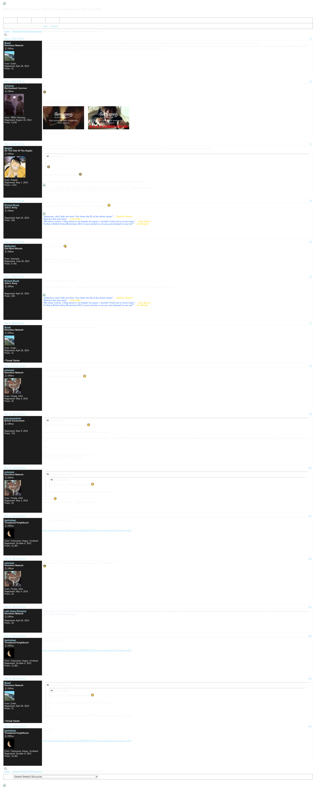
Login (49, 21)
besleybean (10, 520)
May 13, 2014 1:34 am (15, 414)
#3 (310, 144)
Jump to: (8, 776)
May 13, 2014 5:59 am (15, 516)
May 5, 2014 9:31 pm (14, 276)
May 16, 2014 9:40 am (15, 678)
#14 (310, 636)
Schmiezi (9, 85)
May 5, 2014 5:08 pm (14, 38)
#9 (310, 414)
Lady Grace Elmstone (15, 611)
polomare (9, 370)
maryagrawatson (12, 418)
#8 (310, 366)
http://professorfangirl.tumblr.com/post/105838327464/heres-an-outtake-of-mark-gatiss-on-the (87, 530)
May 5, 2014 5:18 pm (14, 81)
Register (37, 21)
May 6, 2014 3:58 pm (14, 323)
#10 (310, 468)
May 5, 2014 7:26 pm (14, 144)
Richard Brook (11, 205)
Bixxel (7, 43)
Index (7, 21)
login (45, 26)
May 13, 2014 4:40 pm (15, 558)
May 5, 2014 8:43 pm (14, 201)
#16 (310, 726)
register (54, 26)
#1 (310, 38)
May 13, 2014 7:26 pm (15, 636)
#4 (310, 201)
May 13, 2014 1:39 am (15, 468)
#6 (310, 276)
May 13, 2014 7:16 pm (15, 607)
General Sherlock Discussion (27, 31)
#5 (310, 242)
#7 (310, 323)
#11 (310, 516)
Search (22, 21)
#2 (310, 81)
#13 (310, 607)
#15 (310, 678)
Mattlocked (9, 246)
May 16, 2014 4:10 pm (15, 726)
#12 (310, 558)
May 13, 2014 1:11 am (15, 366)
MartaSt (8, 148)
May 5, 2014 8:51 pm (14, 242)
